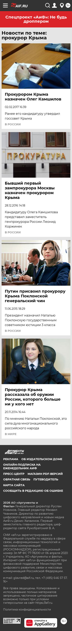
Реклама (10, 459)
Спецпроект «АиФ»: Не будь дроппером (36, 19)
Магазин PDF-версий (45, 474)
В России (13, 124)
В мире (10, 434)
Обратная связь (16, 479)
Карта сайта (14, 485)
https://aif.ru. (44, 603)
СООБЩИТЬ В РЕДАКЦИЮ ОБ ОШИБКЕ (33, 491)
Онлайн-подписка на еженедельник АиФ (22, 466)
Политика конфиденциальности (27, 609)
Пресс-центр (13, 474)
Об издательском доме (41, 459)
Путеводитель (45, 479)
